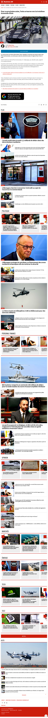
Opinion (23, 470)
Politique (12, 5)
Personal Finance (4, 495)
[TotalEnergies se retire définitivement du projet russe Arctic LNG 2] (7, 200)
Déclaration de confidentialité (23, 700)
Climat (42, 223)
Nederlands (3, 705)
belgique (42, 470)
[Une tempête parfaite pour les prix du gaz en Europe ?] (7, 513)
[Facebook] (2, 702)
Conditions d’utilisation (11, 700)
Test (3, 623)
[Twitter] (5, 702)
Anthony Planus (11, 45)
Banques (3, 185)
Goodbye (20, 710)
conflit (3, 488)
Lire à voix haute (24, 51)
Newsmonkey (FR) (13, 710)
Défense (3, 137)
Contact (3, 700)
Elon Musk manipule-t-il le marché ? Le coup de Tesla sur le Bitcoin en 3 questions (20, 88)
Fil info (17, 5)
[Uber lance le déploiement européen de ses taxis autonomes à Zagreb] (3, 676)
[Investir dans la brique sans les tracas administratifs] (30, 461)
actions (3, 543)
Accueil (2, 7)
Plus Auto (34, 695)
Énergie (3, 519)
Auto (2, 42)
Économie (7, 5)
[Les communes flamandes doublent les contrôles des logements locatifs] (7, 505)
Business (3, 207)
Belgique (2, 5)
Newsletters (22, 5)
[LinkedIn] (7, 702)
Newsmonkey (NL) (5, 710)
